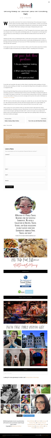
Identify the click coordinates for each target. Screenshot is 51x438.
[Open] (25, 389)
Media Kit (38, 421)
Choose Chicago (39, 427)
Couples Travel (43, 424)
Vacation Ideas (31, 426)
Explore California (40, 426)
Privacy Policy (32, 422)
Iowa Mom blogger (23, 135)
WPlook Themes (45, 435)
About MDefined (31, 421)
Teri (22, 17)
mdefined (25, 385)
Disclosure (44, 421)
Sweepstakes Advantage (32, 377)
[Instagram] (29, 392)
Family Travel (35, 424)
